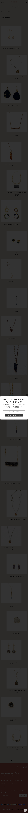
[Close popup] (26, 395)
